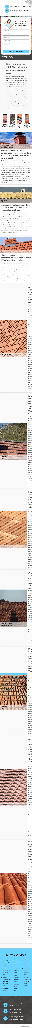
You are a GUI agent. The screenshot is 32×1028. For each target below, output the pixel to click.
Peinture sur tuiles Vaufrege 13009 (27, 971)
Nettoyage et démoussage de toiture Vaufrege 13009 (6, 964)
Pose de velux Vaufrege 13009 (6, 972)
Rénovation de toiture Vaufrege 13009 (16, 987)
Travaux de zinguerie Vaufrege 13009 (16, 969)
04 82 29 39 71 (15, 6)
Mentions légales (25, 1026)
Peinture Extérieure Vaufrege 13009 (16, 978)
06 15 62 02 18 (15, 1013)
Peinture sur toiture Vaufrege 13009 (27, 963)
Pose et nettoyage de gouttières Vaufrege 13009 (6, 981)
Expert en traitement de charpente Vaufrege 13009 (27, 981)
